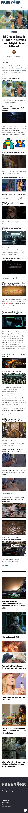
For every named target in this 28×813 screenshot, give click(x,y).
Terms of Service (6, 804)
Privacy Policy (5, 802)
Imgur (6, 565)
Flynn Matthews (16, 56)
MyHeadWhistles (14, 70)
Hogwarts (9, 303)
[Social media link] (2, 791)
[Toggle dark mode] (25, 810)
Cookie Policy (5, 800)
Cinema (14, 32)
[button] (21, 7)
